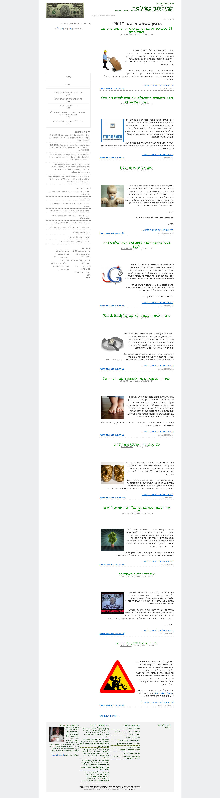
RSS (70, 28)
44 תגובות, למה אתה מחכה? (112, 306)
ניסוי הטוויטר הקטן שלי (80, 232)
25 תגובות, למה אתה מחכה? (112, 634)
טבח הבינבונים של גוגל (68, 105)
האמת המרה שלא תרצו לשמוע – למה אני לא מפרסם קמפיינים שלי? (68, 113)
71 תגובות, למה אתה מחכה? (112, 705)
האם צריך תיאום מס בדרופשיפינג (127, 731)
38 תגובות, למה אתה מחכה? (112, 158)
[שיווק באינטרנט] (65, 10)
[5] (115, 789)
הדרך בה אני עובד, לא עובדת (137, 643)
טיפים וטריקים (64, 251)
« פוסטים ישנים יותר (109, 716)
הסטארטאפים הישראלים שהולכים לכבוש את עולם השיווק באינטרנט (136, 99)
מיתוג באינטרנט (63, 257)
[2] (122, 789)
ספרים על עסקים (133, 728)
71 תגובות (126, 646)
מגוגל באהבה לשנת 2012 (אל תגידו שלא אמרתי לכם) (137, 244)
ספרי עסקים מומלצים (82, 260)
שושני (156, 693)
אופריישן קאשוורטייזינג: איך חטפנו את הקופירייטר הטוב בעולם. (70, 217)
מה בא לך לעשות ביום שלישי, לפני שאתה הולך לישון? (68, 227)
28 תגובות (126, 381)
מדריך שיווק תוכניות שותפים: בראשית (68, 92)
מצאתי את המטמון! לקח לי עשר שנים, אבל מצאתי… (68, 211)
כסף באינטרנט (63, 254)
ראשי (172, 19)
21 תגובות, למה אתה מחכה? (112, 369)
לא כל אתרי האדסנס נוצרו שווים (136, 444)
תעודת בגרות (135, 734)
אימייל (60, 28)
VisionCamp (166, 693)
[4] (118, 789)
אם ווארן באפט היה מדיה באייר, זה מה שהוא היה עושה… (69, 205)
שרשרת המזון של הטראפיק (79, 237)
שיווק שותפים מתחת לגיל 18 (129, 741)
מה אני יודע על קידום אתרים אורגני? (68, 99)
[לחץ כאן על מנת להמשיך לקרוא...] (157, 85)
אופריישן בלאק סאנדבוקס (137, 574)
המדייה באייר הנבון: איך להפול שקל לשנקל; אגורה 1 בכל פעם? (69, 193)
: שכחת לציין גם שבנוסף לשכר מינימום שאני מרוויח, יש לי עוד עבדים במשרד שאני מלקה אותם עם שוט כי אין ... (94, 743)
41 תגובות (126, 34)
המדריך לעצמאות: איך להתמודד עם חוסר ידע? (136, 378)
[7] (110, 789)
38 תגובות (126, 104)
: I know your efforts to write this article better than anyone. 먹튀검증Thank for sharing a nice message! (69, 137)
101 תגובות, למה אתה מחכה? (112, 498)
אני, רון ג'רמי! (84, 199)
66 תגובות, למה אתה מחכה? (112, 565)
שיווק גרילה (65, 269)
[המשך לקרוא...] (58, 755)
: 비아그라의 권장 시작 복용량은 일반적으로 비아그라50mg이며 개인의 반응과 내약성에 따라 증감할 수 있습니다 (68, 179)
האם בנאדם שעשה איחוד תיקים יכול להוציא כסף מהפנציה (126, 757)
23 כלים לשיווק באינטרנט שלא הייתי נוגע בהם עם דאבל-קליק (136, 30)
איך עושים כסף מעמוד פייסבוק (128, 744)
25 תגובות (127, 577)
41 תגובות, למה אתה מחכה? (112, 88)
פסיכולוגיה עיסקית (62, 263)
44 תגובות (126, 249)
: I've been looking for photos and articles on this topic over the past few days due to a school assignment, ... (69, 157)
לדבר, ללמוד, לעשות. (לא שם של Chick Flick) (137, 315)
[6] (113, 789)
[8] (108, 789)
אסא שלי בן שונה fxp (132, 753)
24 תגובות (126, 170)
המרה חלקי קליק (134, 747)
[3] (120, 789)
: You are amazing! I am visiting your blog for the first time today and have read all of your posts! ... (69, 147)
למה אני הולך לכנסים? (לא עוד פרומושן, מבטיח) (70, 223)
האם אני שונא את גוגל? (137, 167)
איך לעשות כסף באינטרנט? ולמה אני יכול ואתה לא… (136, 509)
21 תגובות (126, 318)
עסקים (88, 263)
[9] (106, 789)
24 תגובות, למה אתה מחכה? (112, 233)
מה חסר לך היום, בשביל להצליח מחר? (68, 121)
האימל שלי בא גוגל (133, 738)
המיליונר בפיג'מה (153, 7)
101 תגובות (127, 447)
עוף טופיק (65, 260)
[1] (125, 789)
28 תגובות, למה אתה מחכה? (112, 435)
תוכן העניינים (98, 789)
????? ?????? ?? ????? (130, 750)
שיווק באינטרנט (63, 266)
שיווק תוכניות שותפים (82, 272)
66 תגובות (127, 513)
